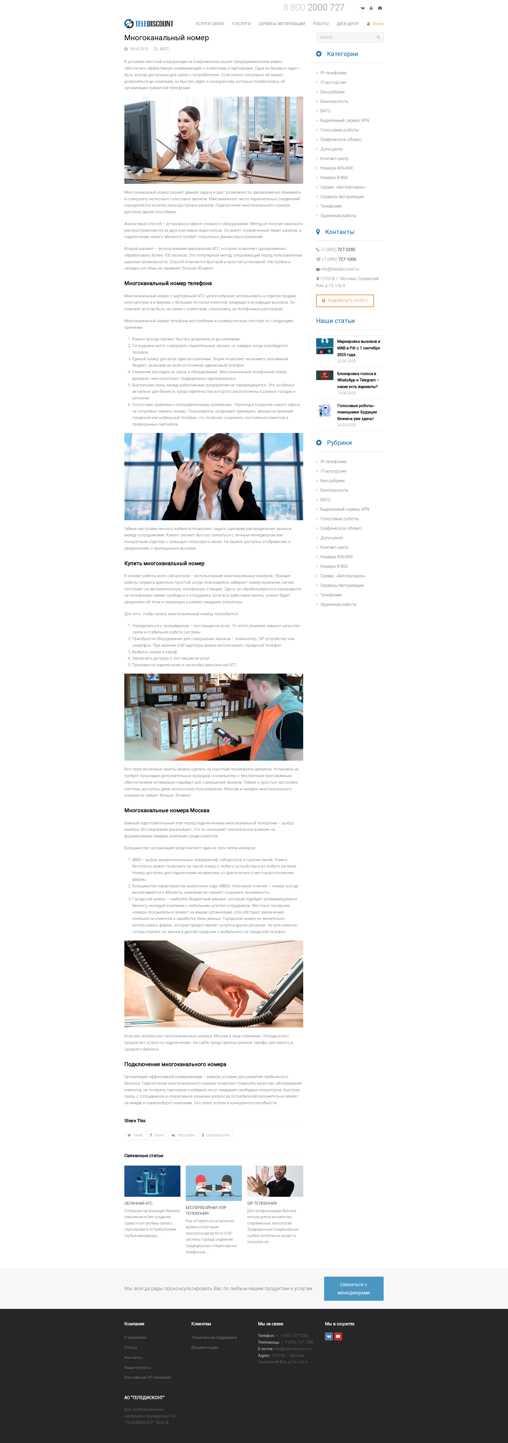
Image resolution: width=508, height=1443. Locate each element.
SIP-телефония (262, 1203)
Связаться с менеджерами (354, 1288)
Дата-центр (331, 149)
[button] (135, 1135)
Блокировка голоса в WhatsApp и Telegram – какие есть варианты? (358, 380)
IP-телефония (333, 72)
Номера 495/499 (336, 168)
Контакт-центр (334, 158)
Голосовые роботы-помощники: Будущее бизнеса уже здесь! (357, 412)
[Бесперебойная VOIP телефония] (214, 1183)
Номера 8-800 (334, 177)
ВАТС (164, 49)
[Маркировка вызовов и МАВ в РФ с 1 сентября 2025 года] (324, 347)
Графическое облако (341, 139)
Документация (204, 1347)
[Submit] (378, 37)
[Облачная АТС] (152, 1181)
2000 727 (314, 7)
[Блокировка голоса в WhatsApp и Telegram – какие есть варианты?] (324, 376)
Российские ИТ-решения (147, 1377)
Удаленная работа (338, 215)
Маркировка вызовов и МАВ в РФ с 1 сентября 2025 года (358, 348)
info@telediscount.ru (340, 269)
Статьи (130, 1347)
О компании (135, 1337)
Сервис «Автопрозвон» (342, 187)
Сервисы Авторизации (342, 196)
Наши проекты (137, 1367)
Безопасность (334, 101)
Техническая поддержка (214, 1337)
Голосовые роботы (339, 130)
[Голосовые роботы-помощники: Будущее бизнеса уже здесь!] (324, 412)
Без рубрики (332, 91)
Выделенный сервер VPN (344, 120)
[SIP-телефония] (275, 1181)
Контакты (133, 1357)
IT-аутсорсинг (333, 82)
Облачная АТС (138, 1203)
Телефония (331, 206)
